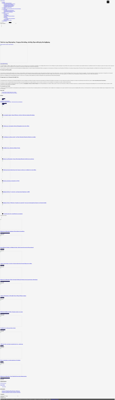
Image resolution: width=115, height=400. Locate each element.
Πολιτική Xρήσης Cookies (8, 20)
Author (3, 104)
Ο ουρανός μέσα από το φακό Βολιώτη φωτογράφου (13, 213)
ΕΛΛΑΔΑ (5, 14)
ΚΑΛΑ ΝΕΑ (6, 17)
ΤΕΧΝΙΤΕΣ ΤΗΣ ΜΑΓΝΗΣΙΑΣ (8, 6)
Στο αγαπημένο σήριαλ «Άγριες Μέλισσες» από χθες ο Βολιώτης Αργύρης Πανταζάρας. (19, 115)
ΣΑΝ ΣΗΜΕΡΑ (6, 15)
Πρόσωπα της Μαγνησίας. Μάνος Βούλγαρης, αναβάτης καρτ (11, 390)
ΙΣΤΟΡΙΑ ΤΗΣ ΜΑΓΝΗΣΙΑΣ (4, 313)
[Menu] (108, 2)
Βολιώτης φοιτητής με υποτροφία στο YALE (11, 180)
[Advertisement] (57, 34)
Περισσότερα (56, 399)
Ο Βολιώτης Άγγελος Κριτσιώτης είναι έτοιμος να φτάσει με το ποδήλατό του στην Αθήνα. (19, 169)
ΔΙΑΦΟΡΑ (3, 12)
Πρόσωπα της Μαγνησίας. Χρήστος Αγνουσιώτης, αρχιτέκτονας (11, 392)
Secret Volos (2, 384)
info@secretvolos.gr (3, 383)
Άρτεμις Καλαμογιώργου (4, 63)
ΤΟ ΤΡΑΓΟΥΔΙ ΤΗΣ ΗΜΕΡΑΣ (10, 18)
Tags (3, 99)
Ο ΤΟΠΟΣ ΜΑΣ (4, 9)
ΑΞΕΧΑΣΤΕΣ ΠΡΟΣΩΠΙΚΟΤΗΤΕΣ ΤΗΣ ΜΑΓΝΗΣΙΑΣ (12, 8)
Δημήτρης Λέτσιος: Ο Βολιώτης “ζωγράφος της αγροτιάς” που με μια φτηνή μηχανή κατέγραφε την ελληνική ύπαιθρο (24, 202)
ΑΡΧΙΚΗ (3, 2)
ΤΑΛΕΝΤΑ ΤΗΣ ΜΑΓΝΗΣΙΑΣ (8, 4)
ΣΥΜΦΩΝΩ (53, 399)
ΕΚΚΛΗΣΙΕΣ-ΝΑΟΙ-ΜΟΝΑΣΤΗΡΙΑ (9, 11)
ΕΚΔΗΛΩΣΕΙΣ (6, 19)
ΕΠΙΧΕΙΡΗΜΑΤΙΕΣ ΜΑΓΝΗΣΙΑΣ (9, 5)
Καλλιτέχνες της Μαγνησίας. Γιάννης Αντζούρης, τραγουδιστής (11, 391)
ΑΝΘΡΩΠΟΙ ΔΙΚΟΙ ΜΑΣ (8, 7)
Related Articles (4, 103)
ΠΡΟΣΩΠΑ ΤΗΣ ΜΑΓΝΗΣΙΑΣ (5, 281)
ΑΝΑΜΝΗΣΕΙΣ (6, 13)
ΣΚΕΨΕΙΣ (5, 16)
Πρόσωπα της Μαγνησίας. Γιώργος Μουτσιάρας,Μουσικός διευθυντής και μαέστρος (18, 158)
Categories (3, 98)
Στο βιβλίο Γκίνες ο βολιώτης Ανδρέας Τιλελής (11, 147)
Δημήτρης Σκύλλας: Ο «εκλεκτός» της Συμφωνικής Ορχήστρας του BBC (16, 191)
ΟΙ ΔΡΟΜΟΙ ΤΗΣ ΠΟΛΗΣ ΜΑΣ (9, 10)
